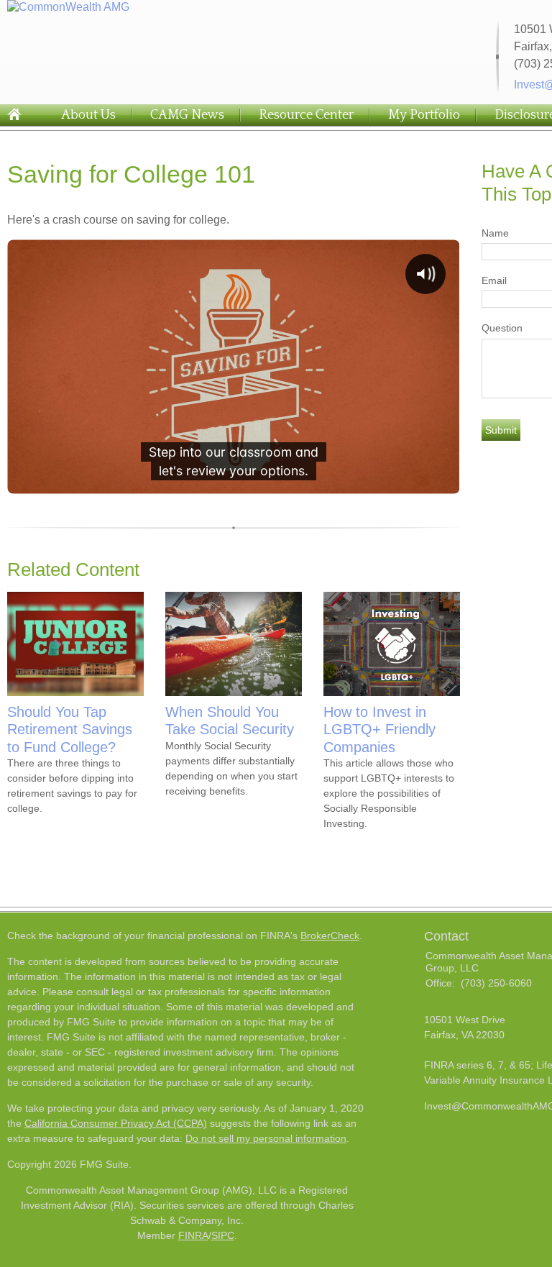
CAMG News (187, 115)
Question (502, 328)
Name (495, 233)
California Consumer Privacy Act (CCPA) (115, 1123)
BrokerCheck (329, 935)
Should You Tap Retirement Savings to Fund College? (69, 729)
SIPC (222, 1235)
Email (494, 280)
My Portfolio (424, 115)
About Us (88, 115)
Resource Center (306, 115)
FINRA (193, 1235)
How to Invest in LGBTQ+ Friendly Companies (379, 729)
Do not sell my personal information (265, 1138)
